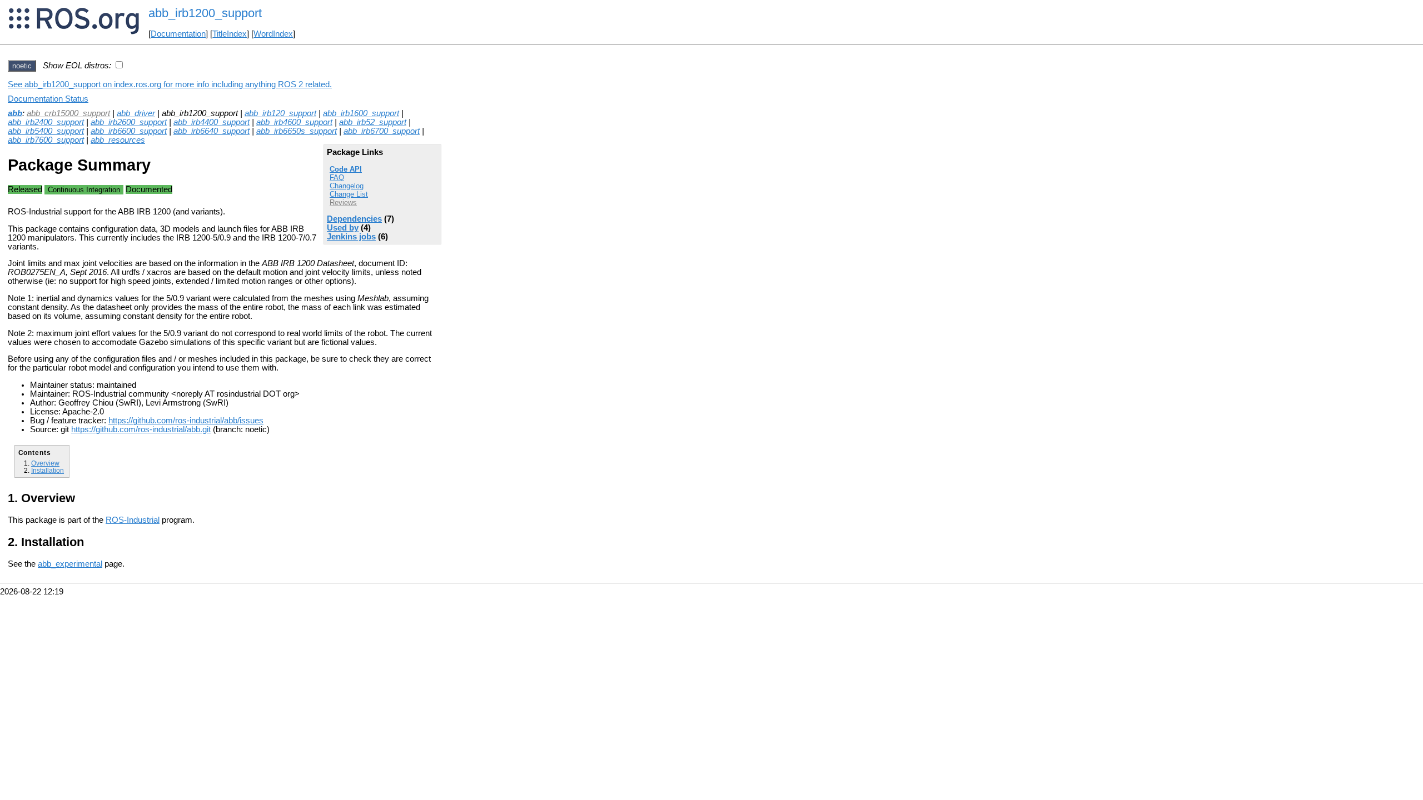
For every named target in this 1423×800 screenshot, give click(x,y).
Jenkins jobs (351, 236)
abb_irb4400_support (211, 122)
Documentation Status (48, 98)
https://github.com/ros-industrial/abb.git (141, 429)
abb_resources (118, 140)
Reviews (343, 202)
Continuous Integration (84, 190)
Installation (47, 470)
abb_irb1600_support (361, 113)
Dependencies (354, 218)
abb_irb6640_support (211, 131)
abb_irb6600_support (129, 131)
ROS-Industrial (133, 520)
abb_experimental (70, 563)
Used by (343, 227)
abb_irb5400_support (46, 131)
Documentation (178, 33)
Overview (45, 463)
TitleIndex (229, 33)
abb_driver (136, 113)
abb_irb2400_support (46, 122)
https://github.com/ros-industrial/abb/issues (185, 420)
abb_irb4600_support (294, 122)
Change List (349, 194)
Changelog (347, 186)
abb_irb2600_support (129, 122)
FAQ (337, 177)
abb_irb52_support (372, 122)
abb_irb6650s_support (296, 131)
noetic (22, 66)
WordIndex (273, 33)
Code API (346, 169)
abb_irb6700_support (382, 131)
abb (15, 113)
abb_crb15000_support (68, 113)
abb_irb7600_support (46, 140)
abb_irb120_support (280, 113)
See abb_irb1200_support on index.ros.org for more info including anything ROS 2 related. (170, 84)
